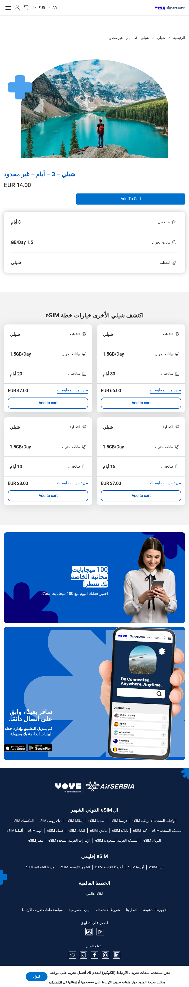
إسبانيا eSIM (97, 821)
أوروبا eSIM (136, 867)
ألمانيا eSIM (15, 831)
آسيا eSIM (156, 867)
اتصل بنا (131, 910)
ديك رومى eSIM (50, 821)
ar (54, 8)
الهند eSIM (35, 831)
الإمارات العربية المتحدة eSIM (69, 840)
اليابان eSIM (76, 831)
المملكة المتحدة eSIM (167, 831)
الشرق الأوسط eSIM (75, 867)
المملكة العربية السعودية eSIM (117, 840)
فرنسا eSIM (118, 821)
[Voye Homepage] (170, 8)
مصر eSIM (36, 840)
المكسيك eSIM (23, 821)
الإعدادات (55, 982)
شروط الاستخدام (107, 910)
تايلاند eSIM (120, 831)
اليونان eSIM (152, 840)
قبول (36, 976)
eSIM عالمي (94, 894)
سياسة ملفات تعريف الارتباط (42, 910)
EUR (42, 8)
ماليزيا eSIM (98, 831)
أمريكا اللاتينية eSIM (109, 867)
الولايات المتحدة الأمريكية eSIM (154, 821)
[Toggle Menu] (7, 8)
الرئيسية (179, 38)
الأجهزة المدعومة (155, 910)
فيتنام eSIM (55, 831)
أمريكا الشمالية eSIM (41, 867)
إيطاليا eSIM (74, 821)
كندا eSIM (140, 831)
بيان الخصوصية (79, 910)
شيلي (161, 38)
